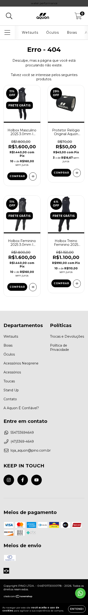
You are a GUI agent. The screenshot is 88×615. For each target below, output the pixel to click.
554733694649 (22, 432)
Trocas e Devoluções (67, 336)
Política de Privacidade (59, 347)
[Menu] (7, 33)
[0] (78, 17)
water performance (44, 3)
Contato (10, 399)
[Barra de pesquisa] (9, 16)
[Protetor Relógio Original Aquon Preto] (77, 173)
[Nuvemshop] (18, 597)
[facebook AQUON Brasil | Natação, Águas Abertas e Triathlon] (22, 480)
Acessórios (12, 372)
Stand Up (11, 390)
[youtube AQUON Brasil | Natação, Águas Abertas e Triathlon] (36, 480)
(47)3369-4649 (22, 441)
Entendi (77, 609)
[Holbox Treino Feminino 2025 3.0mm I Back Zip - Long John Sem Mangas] (77, 283)
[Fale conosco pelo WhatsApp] (80, 593)
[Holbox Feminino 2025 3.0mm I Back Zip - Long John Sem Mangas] (33, 287)
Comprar (17, 176)
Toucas (9, 381)
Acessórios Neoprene (21, 363)
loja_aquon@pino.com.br (31, 450)
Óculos (52, 32)
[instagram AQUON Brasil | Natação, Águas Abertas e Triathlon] (9, 480)
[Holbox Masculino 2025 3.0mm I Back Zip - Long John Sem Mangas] (33, 176)
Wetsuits (30, 32)
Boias (72, 32)
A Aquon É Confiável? (21, 408)
